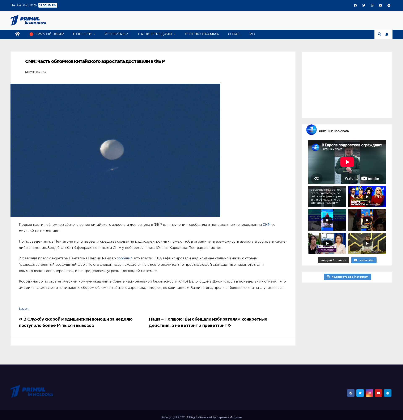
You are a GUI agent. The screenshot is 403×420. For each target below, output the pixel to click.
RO (252, 34)
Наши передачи (155, 34)
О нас (234, 34)
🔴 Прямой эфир (46, 34)
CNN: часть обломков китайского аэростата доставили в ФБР (95, 61)
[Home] (17, 34)
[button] (379, 34)
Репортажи (117, 34)
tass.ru (24, 309)
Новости (83, 34)
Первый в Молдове (229, 417)
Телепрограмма (202, 34)
